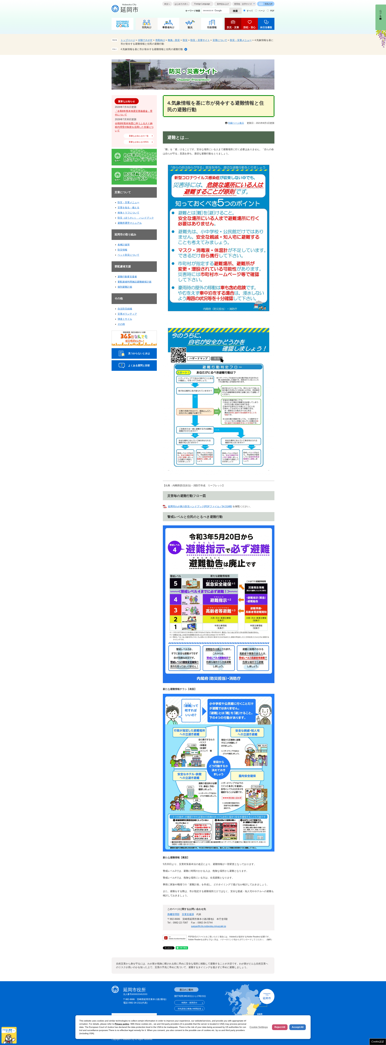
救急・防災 (174, 40)
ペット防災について (128, 255)
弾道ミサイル (125, 319)
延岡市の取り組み (125, 234)
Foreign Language (202, 4)
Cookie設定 (377, 1041)
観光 (190, 27)
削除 (185, 49)
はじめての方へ (181, 4)
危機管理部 (173, 914)
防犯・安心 (250, 27)
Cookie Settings (259, 1027)
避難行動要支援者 (127, 276)
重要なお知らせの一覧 (139, 136)
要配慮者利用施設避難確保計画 (134, 281)
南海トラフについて (128, 212)
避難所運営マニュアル (130, 223)
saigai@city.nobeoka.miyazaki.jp (208, 926)
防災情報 (122, 250)
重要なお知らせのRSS (139, 142)
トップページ (128, 40)
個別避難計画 (125, 287)
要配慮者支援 (123, 266)
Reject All (279, 1027)
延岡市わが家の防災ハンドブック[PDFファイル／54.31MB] (200, 506)
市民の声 (268, 4)
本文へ (167, 4)
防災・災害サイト (200, 40)
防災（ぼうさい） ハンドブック (136, 218)
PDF (272, 11)
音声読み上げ (223, 4)
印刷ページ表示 (236, 123)
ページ (261, 11)
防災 (185, 40)
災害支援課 (188, 914)
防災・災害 (233, 27)
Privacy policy (122, 1024)
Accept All (297, 1027)
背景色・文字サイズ (243, 4)
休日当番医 (266, 27)
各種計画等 (124, 244)
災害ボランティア (127, 314)
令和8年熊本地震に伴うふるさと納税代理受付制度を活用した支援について (134, 127)
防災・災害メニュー (241, 40)
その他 (119, 298)
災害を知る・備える (128, 207)
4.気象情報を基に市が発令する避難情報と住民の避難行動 (152, 49)
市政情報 (212, 27)
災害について (220, 40)
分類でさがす (145, 40)
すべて (250, 11)
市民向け (147, 27)
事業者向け (168, 27)
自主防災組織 (125, 308)
